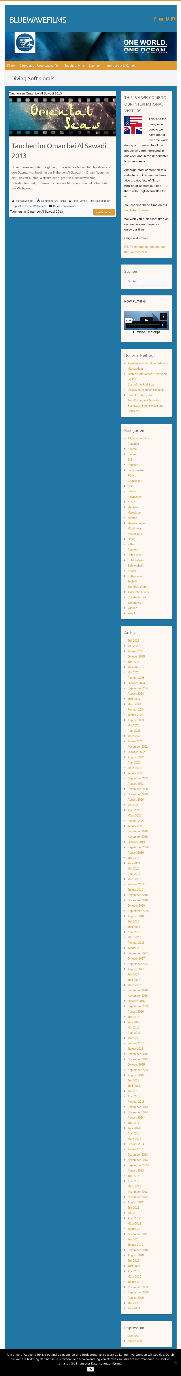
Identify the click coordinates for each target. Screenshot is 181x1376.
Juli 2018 (133, 921)
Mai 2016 (133, 1027)
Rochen (132, 549)
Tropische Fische (21, 206)
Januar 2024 (135, 714)
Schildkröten (102, 200)
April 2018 (134, 932)
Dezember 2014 (138, 1107)
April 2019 (134, 873)
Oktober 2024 (136, 683)
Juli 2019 (133, 858)
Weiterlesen (104, 212)
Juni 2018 (134, 926)
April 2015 (134, 1096)
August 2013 (136, 1170)
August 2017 (136, 969)
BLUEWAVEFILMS (37, 19)
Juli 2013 (133, 1176)
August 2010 (136, 1255)
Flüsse (132, 475)
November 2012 (138, 1197)
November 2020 (138, 794)
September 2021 (138, 778)
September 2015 (138, 1070)
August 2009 (136, 1297)
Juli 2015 (133, 1080)
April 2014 (134, 1133)
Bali (130, 459)
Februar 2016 (136, 1043)
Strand (132, 571)
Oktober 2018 (136, 905)
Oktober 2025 (136, 656)
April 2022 (134, 762)
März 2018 (134, 937)
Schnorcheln (135, 565)
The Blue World (137, 586)
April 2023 (134, 730)
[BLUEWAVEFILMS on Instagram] (173, 19)
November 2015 (138, 1059)
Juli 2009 (133, 1303)
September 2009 (138, 1292)
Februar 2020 (136, 820)
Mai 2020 (133, 805)
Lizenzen (95, 65)
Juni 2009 (134, 1308)
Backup (132, 454)
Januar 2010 (135, 1281)
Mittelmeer (134, 528)
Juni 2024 (134, 699)
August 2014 (136, 1117)
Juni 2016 (134, 1022)
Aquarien (133, 443)
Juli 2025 (133, 661)
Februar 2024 (136, 709)
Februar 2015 (136, 1101)
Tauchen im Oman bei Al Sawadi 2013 (58, 150)
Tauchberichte (74, 65)
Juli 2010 (133, 1260)
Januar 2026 (135, 651)
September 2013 (138, 1165)
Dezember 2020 (138, 789)
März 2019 (134, 879)
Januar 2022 (135, 773)
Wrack (132, 613)
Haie (76, 200)
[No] (175, 1362)
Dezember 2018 (138, 895)
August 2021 (136, 783)
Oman (83, 200)
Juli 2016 (133, 1017)
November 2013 (138, 1160)
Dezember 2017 (138, 953)
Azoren (132, 449)
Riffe (91, 200)
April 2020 (134, 810)
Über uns (133, 1335)
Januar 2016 (135, 1048)
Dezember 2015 (138, 1054)
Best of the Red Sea (141, 384)
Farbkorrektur (136, 470)
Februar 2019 (136, 884)
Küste (131, 502)
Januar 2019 (135, 889)
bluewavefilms (24, 200)
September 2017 (138, 964)
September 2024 (138, 688)
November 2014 (138, 1112)
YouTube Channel (136, 210)
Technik (133, 581)
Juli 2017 (133, 974)
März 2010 (134, 1276)
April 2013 (134, 1181)
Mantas (132, 518)
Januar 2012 (135, 1228)
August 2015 (136, 1075)
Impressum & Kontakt (121, 65)
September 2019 (138, 847)
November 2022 (138, 746)
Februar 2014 (136, 1144)
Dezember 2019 (138, 831)
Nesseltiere (135, 533)
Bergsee (133, 465)
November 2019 (138, 836)
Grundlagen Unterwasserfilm (40, 65)
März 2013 (134, 1186)
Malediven (134, 512)
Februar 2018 (136, 942)
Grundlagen (135, 480)
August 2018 (136, 916)
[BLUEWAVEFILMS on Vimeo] (167, 19)
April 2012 (134, 1218)
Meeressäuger (137, 523)
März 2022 (134, 767)
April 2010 (134, 1271)
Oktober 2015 (136, 1064)
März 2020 (134, 815)
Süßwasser (135, 576)
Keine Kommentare (64, 206)
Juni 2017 (134, 979)
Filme (11, 65)
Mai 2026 (133, 646)
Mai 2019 (133, 868)
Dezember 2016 (138, 990)
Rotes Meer (135, 555)
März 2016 (134, 1038)
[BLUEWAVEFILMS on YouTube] (161, 19)
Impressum (135, 1341)
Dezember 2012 (138, 1191)
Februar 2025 (136, 677)
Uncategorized (137, 597)
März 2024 (134, 704)
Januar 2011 (135, 1244)
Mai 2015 (133, 1091)
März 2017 (134, 985)
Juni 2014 (134, 1128)
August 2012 (136, 1202)
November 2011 (137, 1234)
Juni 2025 (134, 667)
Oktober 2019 (136, 842)
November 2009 (138, 1287)
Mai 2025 (133, 672)
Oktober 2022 (136, 752)
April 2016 (134, 1032)
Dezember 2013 (138, 1154)
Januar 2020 (135, 826)
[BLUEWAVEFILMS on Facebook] (155, 19)
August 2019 (136, 852)
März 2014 (134, 1138)
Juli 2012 (133, 1207)
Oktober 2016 (136, 1001)
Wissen (132, 608)
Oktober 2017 (136, 958)
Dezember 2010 (138, 1250)
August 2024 (136, 693)
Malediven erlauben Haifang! (146, 389)
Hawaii (132, 491)
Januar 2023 (135, 741)
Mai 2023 (133, 725)
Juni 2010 (134, 1266)
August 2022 (136, 757)
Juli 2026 (133, 640)
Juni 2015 (134, 1085)
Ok (90, 1369)
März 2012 (134, 1223)
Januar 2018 (135, 948)
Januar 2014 (135, 1149)
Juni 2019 (134, 863)
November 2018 (138, 900)
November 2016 (138, 995)
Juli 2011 (133, 1239)
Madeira (133, 507)
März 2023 (134, 736)
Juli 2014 (133, 1123)
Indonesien (134, 496)
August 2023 (136, 720)
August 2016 (136, 1011)
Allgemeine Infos (138, 438)
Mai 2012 (133, 1213)
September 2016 (138, 1006)
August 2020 (136, 799)
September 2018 (138, 911)
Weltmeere (39, 206)
